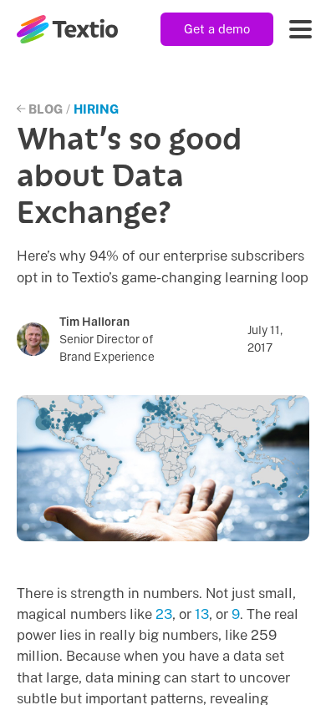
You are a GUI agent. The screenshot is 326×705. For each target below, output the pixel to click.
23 (163, 614)
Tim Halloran (94, 321)
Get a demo (217, 29)
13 (202, 614)
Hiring (96, 109)
